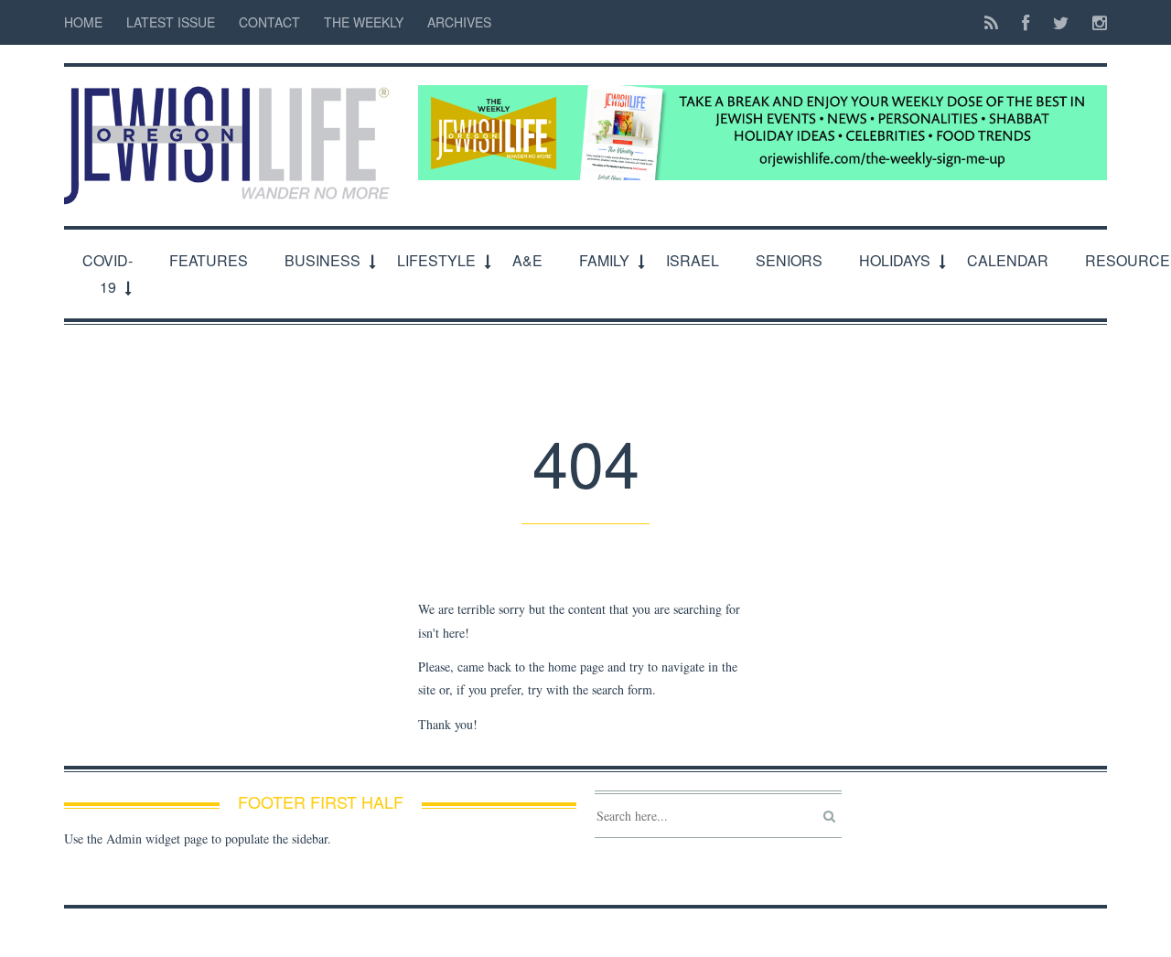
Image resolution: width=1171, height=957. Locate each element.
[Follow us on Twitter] (1061, 22)
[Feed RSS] (991, 22)
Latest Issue (170, 22)
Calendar (1007, 260)
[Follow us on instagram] (1094, 22)
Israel (692, 260)
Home (83, 22)
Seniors (789, 260)
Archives (459, 22)
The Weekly (363, 22)
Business (322, 260)
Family (604, 260)
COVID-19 (107, 273)
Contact (269, 22)
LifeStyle (436, 260)
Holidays (894, 260)
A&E (527, 260)
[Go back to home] (232, 135)
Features (208, 260)
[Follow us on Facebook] (1025, 22)
